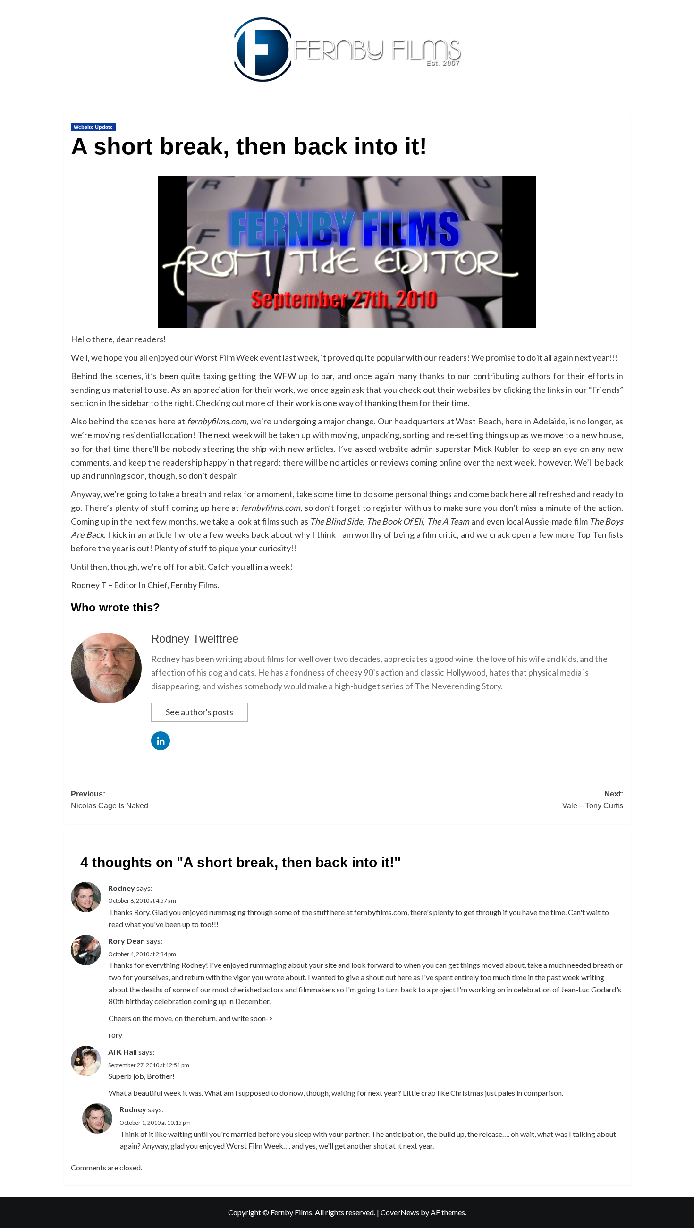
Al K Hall (122, 1051)
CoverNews (400, 1212)
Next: (592, 800)
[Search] (624, 111)
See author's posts (199, 712)
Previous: (109, 800)
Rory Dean (126, 940)
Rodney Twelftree (194, 638)
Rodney (121, 887)
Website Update (93, 127)
